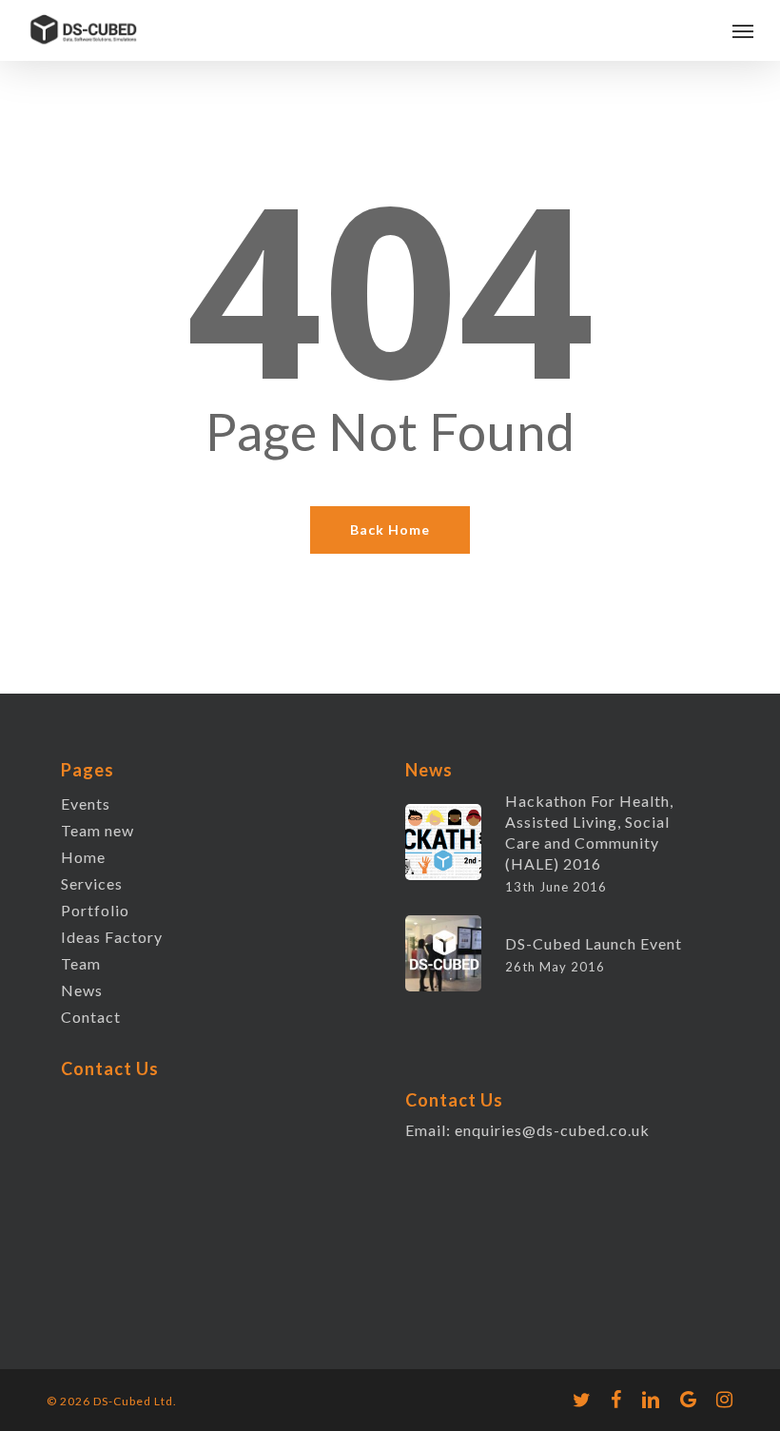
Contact (91, 1017)
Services (92, 883)
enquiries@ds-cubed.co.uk (552, 1130)
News (82, 990)
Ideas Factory (112, 937)
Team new (97, 830)
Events (85, 803)
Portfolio (95, 910)
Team (81, 963)
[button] (742, 30)
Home (83, 857)
